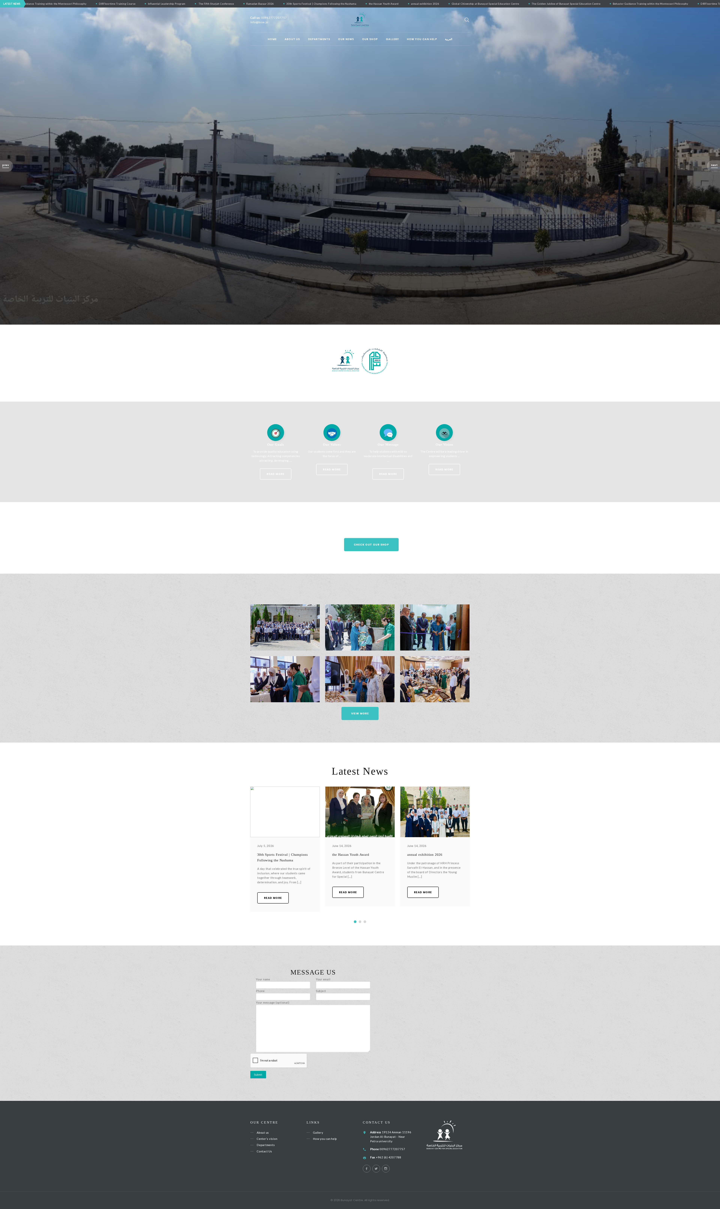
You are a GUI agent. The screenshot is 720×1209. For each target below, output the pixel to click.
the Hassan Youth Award (60, 3)
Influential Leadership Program (445, 3)
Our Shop (370, 39)
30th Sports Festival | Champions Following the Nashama (600, 3)
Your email (323, 979)
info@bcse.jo (259, 22)
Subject (321, 991)
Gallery (392, 39)
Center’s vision (267, 1138)
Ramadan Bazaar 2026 (538, 3)
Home (272, 39)
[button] (6, 166)
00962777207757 (274, 17)
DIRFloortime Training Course (395, 3)
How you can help (325, 1138)
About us (292, 39)
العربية (448, 39)
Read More (276, 474)
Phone (260, 991)
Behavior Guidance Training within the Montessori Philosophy (327, 3)
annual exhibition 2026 (102, 3)
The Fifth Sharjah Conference (494, 3)
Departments (319, 39)
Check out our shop (371, 544)
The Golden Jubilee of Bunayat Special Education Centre (242, 3)
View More (360, 713)
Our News (346, 39)
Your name (263, 979)
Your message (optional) (272, 1002)
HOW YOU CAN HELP (422, 39)
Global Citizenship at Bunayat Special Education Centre (162, 3)
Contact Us (264, 1151)
